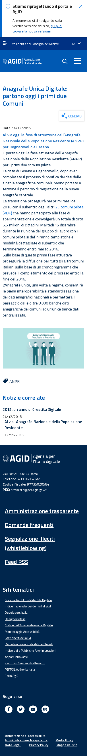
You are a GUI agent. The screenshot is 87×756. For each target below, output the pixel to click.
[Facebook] (8, 710)
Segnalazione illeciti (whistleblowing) (30, 543)
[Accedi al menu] (77, 60)
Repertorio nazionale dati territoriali (29, 644)
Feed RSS (16, 561)
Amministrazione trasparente (42, 511)
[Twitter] (21, 710)
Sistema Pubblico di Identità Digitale (28, 600)
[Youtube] (33, 710)
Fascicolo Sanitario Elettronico (25, 663)
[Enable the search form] (65, 61)
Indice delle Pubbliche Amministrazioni (30, 650)
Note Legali (13, 744)
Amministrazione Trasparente (26, 740)
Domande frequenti (29, 524)
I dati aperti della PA (18, 637)
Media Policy (64, 740)
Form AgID (12, 675)
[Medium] (45, 710)
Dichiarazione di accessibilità (25, 735)
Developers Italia (16, 612)
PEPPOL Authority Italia (20, 669)
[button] (80, 6)
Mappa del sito (66, 744)
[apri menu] (5, 43)
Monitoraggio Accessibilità (22, 631)
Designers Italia (15, 619)
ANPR (14, 381)
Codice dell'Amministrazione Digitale (29, 625)
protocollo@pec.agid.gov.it (28, 489)
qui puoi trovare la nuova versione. (37, 28)
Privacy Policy (38, 744)
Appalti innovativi (16, 656)
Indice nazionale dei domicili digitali (28, 606)
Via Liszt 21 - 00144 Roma (20, 473)
